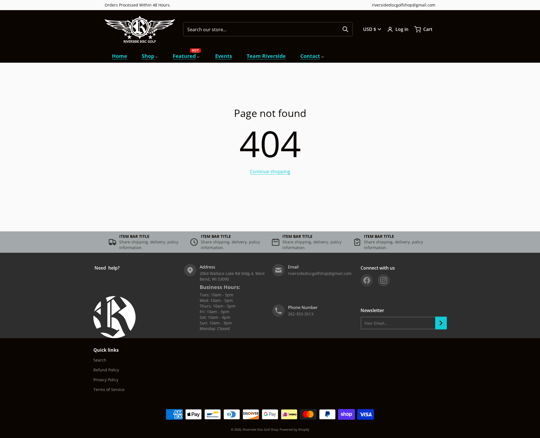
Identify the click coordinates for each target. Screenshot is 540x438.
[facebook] (367, 280)
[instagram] (383, 280)
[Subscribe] (441, 323)
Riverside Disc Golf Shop (260, 429)
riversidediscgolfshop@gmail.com (403, 5)
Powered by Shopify (294, 429)
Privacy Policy (105, 379)
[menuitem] (119, 56)
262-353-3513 (300, 314)
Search (99, 360)
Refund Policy (106, 369)
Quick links (106, 350)
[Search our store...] (345, 29)
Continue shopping (270, 171)
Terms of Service (109, 389)
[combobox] (268, 29)
